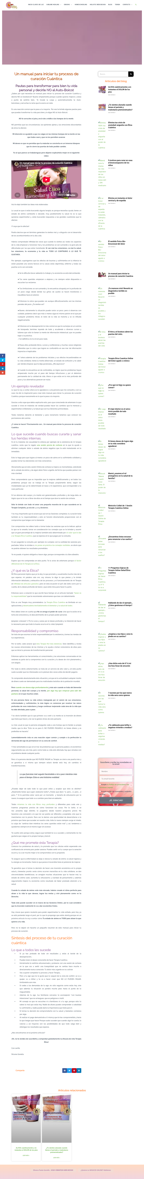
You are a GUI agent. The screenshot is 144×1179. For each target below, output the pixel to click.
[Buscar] (131, 74)
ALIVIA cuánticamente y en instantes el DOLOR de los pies (119, 89)
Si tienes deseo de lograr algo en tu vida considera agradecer (120, 443)
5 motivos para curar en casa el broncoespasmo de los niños (120, 162)
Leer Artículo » (112, 95)
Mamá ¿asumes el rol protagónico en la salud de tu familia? (120, 475)
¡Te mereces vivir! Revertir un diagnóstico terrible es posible (120, 290)
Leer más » (26, 1155)
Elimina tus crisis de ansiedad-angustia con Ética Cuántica (120, 125)
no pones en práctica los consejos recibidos (52, 545)
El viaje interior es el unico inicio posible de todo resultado (119, 411)
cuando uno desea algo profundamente (32, 687)
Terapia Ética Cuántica (56, 602)
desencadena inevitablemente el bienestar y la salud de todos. (48, 606)
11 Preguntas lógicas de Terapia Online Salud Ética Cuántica (119, 570)
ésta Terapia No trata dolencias (49, 644)
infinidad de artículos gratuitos (26, 584)
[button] (136, 5)
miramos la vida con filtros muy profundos (36, 804)
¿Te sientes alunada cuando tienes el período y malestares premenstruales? (120, 107)
